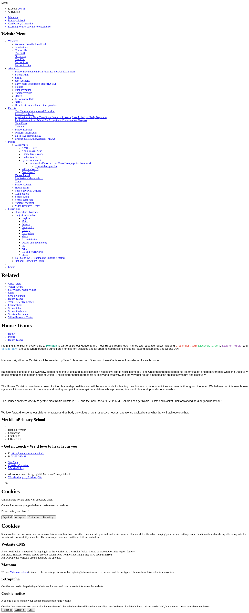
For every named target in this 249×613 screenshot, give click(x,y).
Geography (28, 227)
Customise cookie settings (41, 517)
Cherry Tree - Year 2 (33, 154)
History (26, 230)
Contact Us (21, 50)
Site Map (13, 462)
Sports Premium (23, 92)
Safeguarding (22, 74)
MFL (24, 248)
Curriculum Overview (26, 212)
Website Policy (16, 468)
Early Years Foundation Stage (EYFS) (35, 83)
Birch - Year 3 (29, 157)
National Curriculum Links (29, 260)
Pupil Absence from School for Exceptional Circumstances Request (51, 120)
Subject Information (25, 215)
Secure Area (21, 62)
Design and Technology (34, 242)
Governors (20, 56)
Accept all (20, 517)
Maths (25, 221)
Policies (19, 86)
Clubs (18, 181)
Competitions (22, 193)
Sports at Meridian (25, 202)
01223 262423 (18, 456)
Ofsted (18, 96)
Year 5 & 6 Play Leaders (28, 190)
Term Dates (21, 123)
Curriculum (14, 209)
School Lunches (23, 129)
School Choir (22, 196)
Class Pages (21, 144)
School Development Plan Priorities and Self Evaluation (45, 71)
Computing (28, 233)
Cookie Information (18, 465)
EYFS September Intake (28, 135)
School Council (23, 184)
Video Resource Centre (27, 205)
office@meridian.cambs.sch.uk (27, 453)
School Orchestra (24, 199)
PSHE (25, 254)
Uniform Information (26, 132)
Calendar (20, 126)
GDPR (18, 102)
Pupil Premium (23, 89)
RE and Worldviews (32, 251)
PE (23, 245)
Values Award (22, 175)
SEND (18, 77)
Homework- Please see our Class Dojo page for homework (59, 163)
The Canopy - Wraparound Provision (35, 111)
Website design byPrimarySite (25, 477)
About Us (13, 68)
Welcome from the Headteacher (32, 44)
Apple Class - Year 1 (33, 150)
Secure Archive (23, 65)
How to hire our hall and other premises (36, 105)
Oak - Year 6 (28, 172)
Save (31, 610)
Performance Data (24, 99)
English (26, 218)
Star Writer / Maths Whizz (29, 178)
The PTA (20, 59)
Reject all (7, 517)
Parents (12, 108)
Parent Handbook (24, 114)
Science (26, 224)
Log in (21, 8)
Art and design (29, 239)
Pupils (11, 141)
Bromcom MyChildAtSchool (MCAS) (35, 138)
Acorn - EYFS (29, 147)
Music (25, 236)
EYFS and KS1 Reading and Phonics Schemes (40, 257)
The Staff (20, 53)
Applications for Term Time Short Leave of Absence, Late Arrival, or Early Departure (61, 117)
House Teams (22, 187)
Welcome (13, 41)
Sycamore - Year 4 (31, 160)
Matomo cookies (19, 572)
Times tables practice (46, 166)
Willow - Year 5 (30, 169)
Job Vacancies (22, 80)
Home (11, 333)
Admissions (21, 47)
